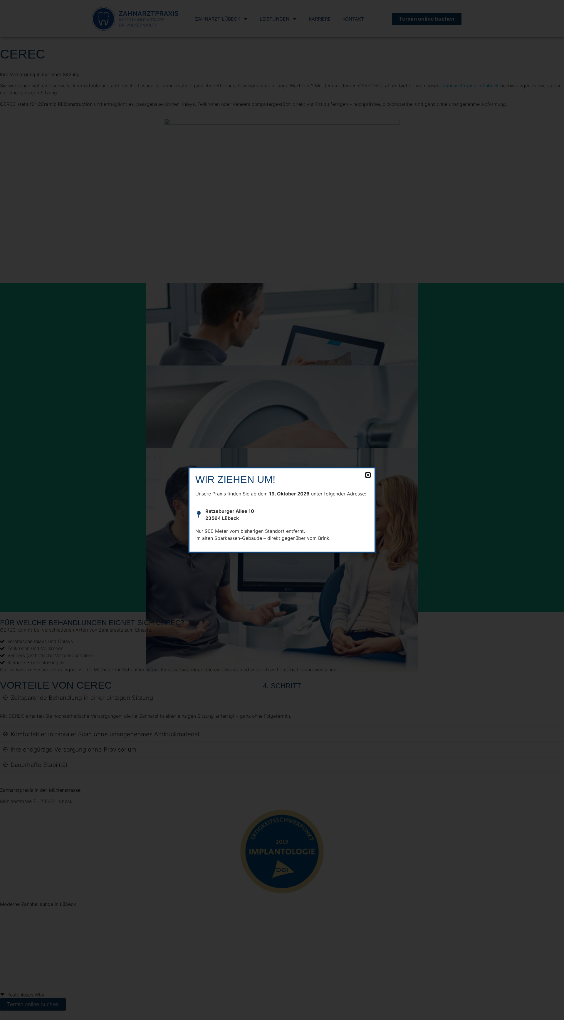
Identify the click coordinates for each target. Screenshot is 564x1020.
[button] (368, 475)
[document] (282, 510)
